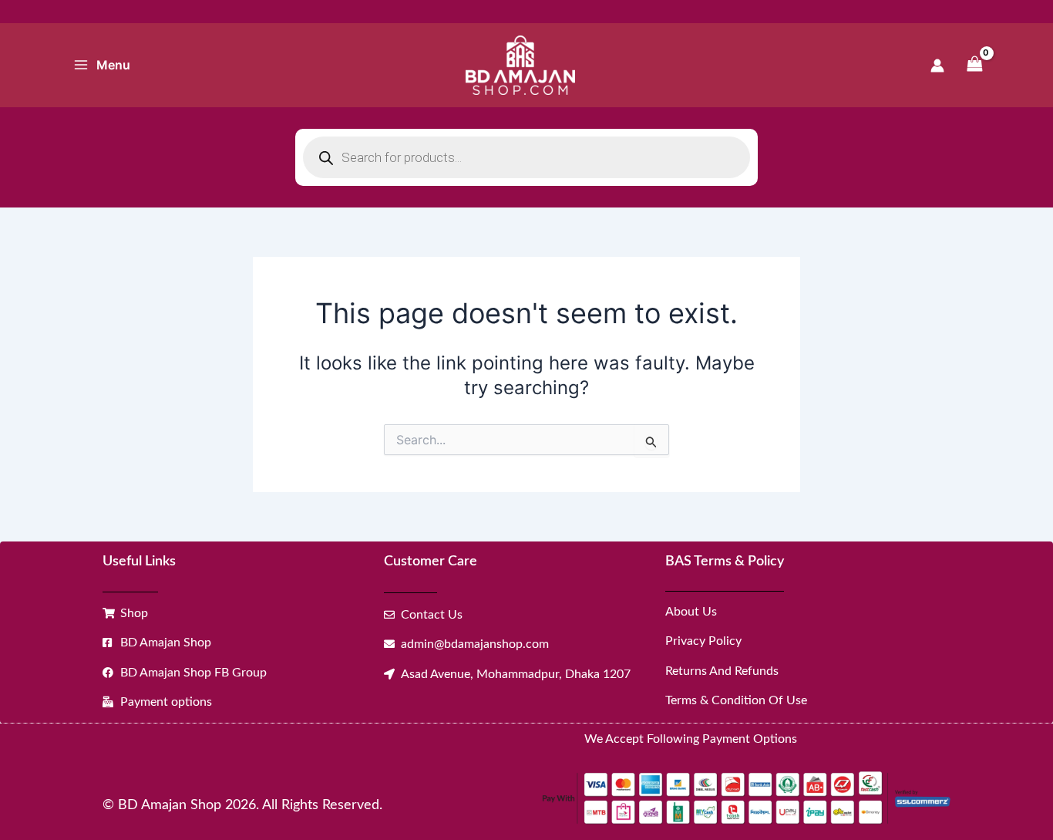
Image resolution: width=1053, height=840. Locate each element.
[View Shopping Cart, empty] (974, 65)
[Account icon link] (937, 66)
